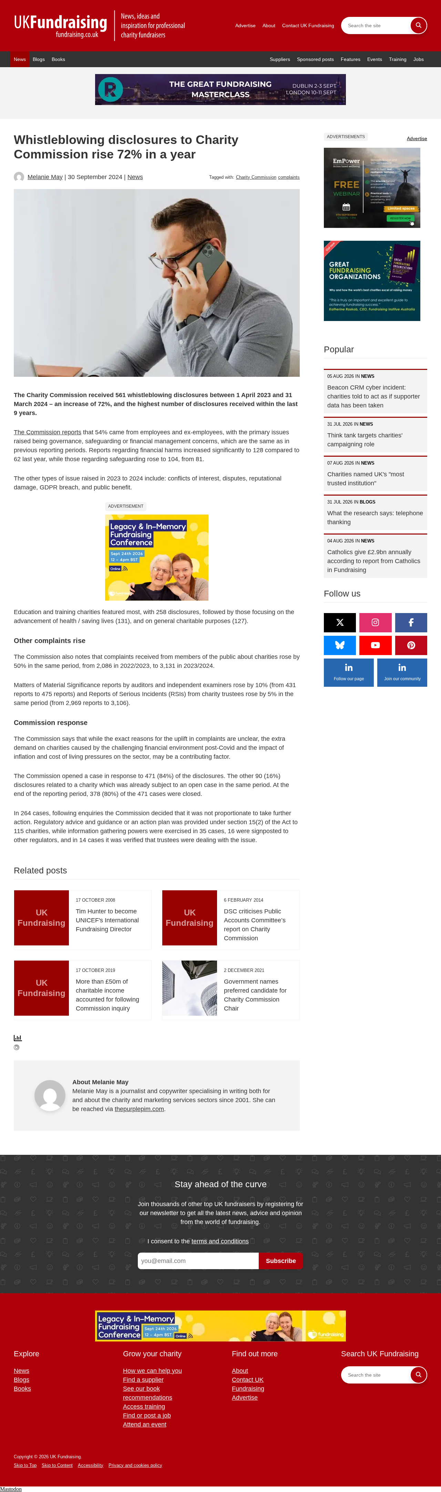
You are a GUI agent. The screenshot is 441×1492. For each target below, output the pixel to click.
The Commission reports (47, 432)
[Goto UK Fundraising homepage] (100, 25)
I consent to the (198, 1241)
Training (398, 59)
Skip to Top (25, 1465)
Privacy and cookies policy (135, 1465)
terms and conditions (220, 1241)
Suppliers (280, 59)
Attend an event (144, 1424)
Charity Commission (256, 177)
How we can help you (152, 1370)
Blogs (39, 59)
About (269, 25)
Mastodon (11, 1489)
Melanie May (45, 177)
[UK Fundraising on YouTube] (375, 645)
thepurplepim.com (139, 1109)
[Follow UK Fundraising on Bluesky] (340, 645)
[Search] (418, 25)
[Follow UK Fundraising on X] (340, 622)
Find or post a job (147, 1415)
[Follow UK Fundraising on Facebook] (411, 622)
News (20, 59)
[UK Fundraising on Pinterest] (411, 645)
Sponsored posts (315, 59)
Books (58, 59)
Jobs (418, 59)
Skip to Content (57, 1465)
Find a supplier (143, 1379)
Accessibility (90, 1465)
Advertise (245, 25)
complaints (289, 177)
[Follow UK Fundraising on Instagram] (375, 622)
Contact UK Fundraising (308, 25)
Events (374, 59)
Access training (144, 1406)
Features (350, 59)
